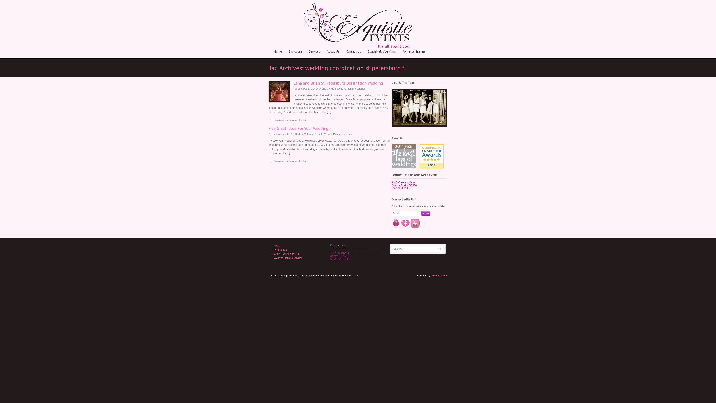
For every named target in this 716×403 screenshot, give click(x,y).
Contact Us (353, 51)
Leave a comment (277, 120)
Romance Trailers (413, 51)
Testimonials (280, 250)
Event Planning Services (286, 254)
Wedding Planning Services (351, 89)
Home (278, 51)
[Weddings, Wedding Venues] (432, 147)
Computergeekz (439, 275)
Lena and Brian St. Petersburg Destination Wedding (338, 83)
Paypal (277, 245)
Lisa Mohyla (328, 89)
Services (314, 51)
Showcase (295, 51)
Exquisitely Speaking (382, 51)
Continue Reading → (299, 120)
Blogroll (318, 134)
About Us (333, 51)
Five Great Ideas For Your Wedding (298, 128)
